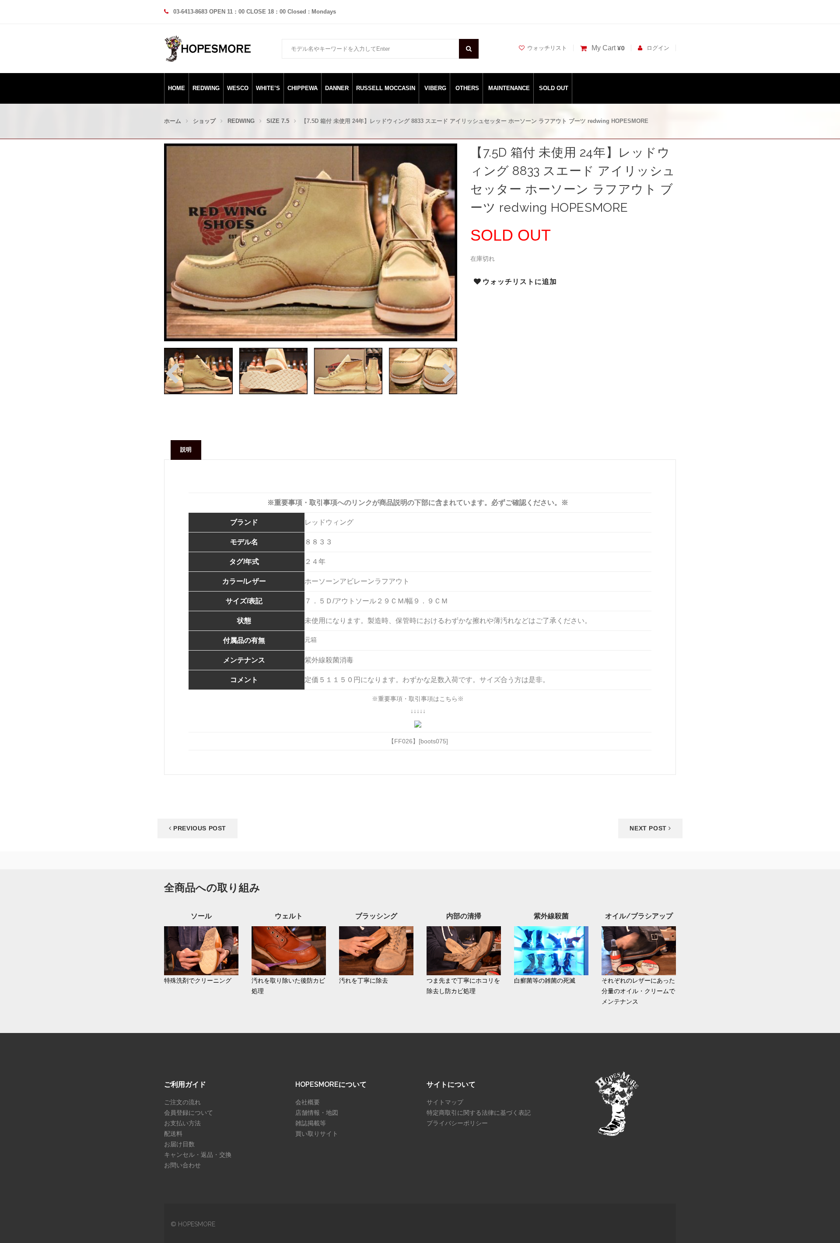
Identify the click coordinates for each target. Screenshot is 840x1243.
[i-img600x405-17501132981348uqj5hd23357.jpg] (423, 371)
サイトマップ (445, 1102)
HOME (176, 88)
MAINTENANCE (509, 88)
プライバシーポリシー (457, 1123)
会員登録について (188, 1112)
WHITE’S (268, 88)
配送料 (173, 1133)
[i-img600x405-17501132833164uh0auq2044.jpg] (198, 371)
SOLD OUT (553, 88)
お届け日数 (179, 1144)
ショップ (204, 121)
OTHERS (467, 88)
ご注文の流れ (182, 1102)
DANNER (337, 88)
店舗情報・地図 (316, 1112)
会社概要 (307, 1102)
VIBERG (435, 88)
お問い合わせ (182, 1165)
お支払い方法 (182, 1123)
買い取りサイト (316, 1133)
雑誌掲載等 (310, 1123)
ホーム (172, 121)
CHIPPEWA (302, 88)
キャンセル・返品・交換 (197, 1154)
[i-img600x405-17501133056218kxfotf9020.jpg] (348, 371)
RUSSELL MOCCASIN (385, 88)
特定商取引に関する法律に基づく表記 (479, 1112)
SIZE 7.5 (277, 121)
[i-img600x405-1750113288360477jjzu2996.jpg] (273, 371)
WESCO (237, 88)
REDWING (206, 88)
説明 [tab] (186, 449)
